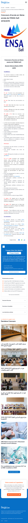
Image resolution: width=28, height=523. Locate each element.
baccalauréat (17, 176)
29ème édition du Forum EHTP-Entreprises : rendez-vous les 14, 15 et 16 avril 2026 (13, 291)
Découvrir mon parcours (14, 494)
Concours (13, 7)
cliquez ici (9, 94)
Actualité (7, 7)
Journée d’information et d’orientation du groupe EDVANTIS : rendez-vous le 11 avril (14, 289)
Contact (5, 520)
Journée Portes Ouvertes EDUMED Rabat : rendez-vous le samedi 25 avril (13, 287)
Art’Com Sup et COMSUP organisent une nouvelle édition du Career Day (14, 283)
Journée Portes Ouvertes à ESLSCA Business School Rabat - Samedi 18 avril (14, 285)
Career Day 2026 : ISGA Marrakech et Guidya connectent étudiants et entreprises (14, 281)
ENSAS (19, 94)
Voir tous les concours (14, 471)
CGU (2, 520)
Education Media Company (15, 513)
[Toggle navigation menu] (26, 2)
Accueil (2, 7)
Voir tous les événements (14, 294)
